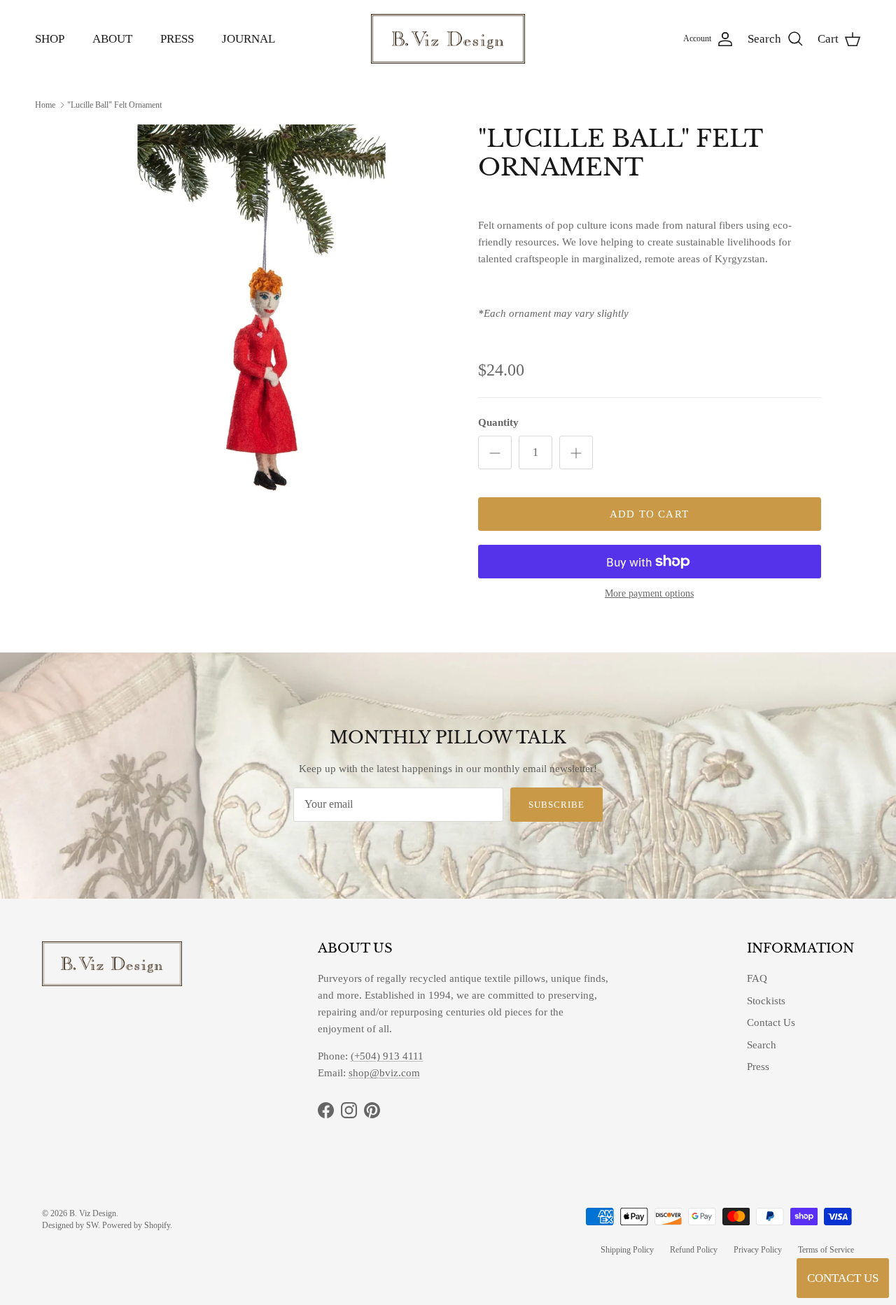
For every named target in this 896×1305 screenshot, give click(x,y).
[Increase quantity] (576, 452)
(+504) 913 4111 (387, 1056)
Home (45, 104)
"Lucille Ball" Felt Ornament (114, 104)
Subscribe (556, 804)
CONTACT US (842, 1278)
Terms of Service (826, 1250)
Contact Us (771, 1022)
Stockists (766, 1000)
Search (761, 1044)
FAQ (757, 978)
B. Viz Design (92, 1213)
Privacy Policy (758, 1250)
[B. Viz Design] (448, 39)
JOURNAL (248, 38)
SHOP (49, 38)
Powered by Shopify (136, 1225)
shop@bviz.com (384, 1072)
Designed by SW (70, 1225)
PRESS (177, 38)
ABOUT (112, 38)
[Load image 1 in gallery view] (261, 310)
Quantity (498, 422)
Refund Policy (694, 1250)
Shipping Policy (627, 1250)
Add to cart (649, 514)
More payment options (649, 593)
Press (758, 1066)
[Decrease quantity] (495, 452)
